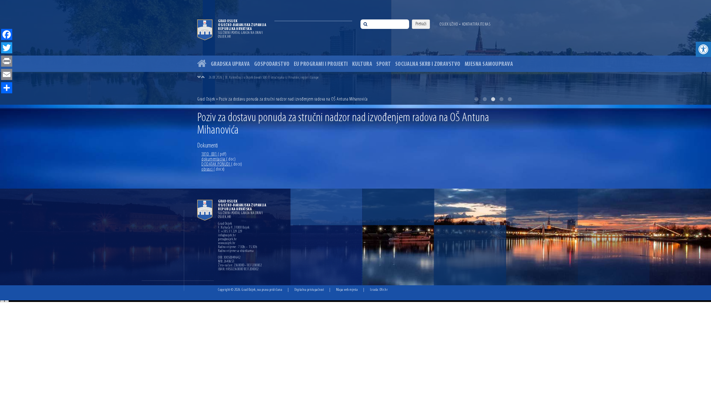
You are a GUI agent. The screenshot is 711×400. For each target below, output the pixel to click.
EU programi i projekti (321, 64)
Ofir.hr (384, 290)
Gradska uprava (230, 64)
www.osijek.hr (227, 243)
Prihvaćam (2, 301)
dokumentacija (218, 159)
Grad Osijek (206, 99)
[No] (6, 301)
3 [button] (493, 99)
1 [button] (476, 99)
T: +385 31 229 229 (230, 232)
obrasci (213, 169)
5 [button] (509, 99)
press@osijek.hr (227, 239)
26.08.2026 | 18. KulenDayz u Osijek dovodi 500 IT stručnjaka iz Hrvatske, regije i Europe (264, 78)
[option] (361, 77)
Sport (383, 64)
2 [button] (484, 99)
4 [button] (501, 99)
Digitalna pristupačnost (309, 290)
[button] (703, 49)
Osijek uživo (449, 24)
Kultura (362, 64)
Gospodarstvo (272, 64)
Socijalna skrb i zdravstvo (427, 64)
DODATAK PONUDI (221, 164)
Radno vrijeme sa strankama (236, 251)
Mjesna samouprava (489, 64)
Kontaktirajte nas (476, 24)
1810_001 (214, 154)
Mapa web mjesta (347, 290)
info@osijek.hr (227, 236)
